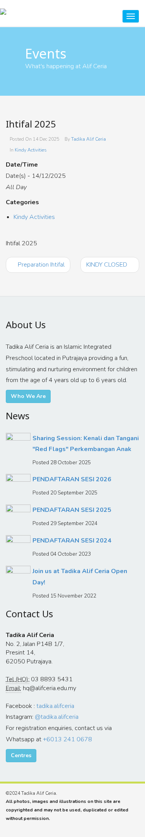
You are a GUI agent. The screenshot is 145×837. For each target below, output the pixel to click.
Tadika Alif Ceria (88, 139)
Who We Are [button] (28, 396)
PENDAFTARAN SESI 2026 (71, 479)
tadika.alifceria (55, 706)
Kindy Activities (31, 150)
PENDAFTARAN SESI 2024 (71, 540)
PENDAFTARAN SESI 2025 (71, 510)
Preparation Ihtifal (40, 264)
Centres (21, 755)
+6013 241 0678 (67, 739)
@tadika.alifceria (56, 717)
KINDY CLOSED (107, 264)
